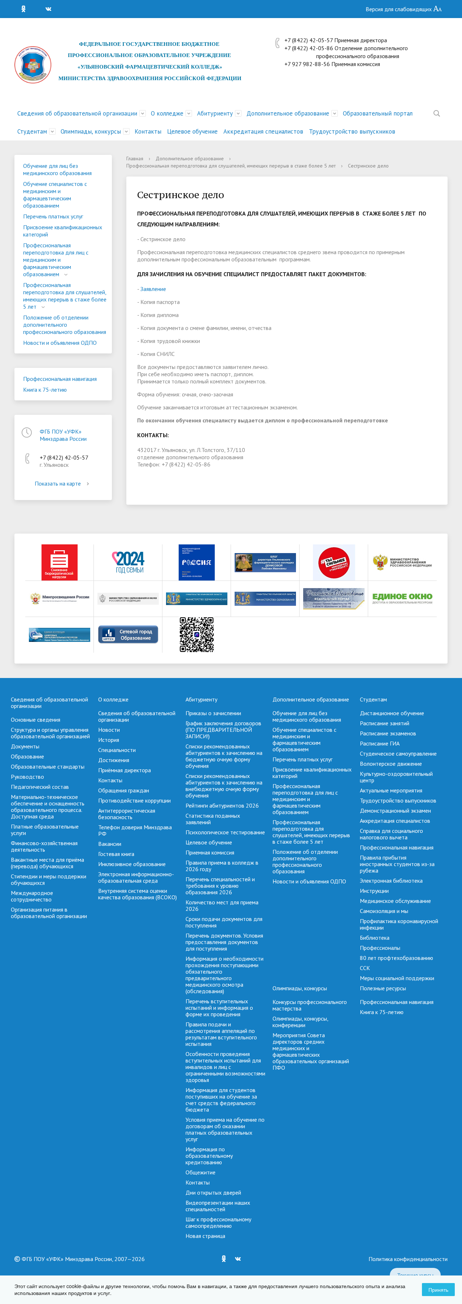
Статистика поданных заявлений (213, 819)
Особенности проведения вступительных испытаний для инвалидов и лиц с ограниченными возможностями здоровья (225, 1066)
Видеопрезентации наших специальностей (218, 1206)
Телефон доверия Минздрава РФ (135, 830)
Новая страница (205, 1235)
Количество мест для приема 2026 (222, 905)
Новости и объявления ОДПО (60, 342)
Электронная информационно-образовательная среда (136, 877)
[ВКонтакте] (50, 9)
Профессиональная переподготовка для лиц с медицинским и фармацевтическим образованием (55, 260)
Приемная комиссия (210, 852)
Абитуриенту (215, 113)
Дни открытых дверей (213, 1192)
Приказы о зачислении (213, 713)
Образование (27, 756)
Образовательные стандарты (47, 766)
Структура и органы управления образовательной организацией (50, 733)
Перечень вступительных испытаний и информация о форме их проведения (219, 1007)
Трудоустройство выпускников (352, 131)
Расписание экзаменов (388, 733)
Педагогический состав (40, 786)
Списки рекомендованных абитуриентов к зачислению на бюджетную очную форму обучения (224, 756)
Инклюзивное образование (132, 864)
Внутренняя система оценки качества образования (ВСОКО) (137, 894)
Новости (109, 729)
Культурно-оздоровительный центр (396, 777)
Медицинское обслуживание (395, 900)
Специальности (117, 749)
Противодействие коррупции (134, 800)
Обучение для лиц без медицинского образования (57, 169)
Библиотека (374, 937)
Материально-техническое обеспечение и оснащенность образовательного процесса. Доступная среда (47, 806)
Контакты (148, 131)
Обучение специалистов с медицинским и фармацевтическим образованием (55, 194)
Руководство (27, 776)
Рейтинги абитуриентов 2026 (222, 805)
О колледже (167, 113)
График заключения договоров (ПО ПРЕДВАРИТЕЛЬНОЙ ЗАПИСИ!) (223, 730)
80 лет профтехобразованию (396, 957)
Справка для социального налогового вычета (391, 834)
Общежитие (200, 1172)
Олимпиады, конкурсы (91, 131)
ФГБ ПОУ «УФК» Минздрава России (63, 435)
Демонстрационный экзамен (395, 810)
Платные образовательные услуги (45, 829)
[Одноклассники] (25, 9)
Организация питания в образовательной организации (49, 913)
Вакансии (109, 843)
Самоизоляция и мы (384, 910)
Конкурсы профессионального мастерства (310, 1005)
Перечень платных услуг (53, 216)
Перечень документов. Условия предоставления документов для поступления (224, 942)
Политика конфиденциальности (408, 1258)
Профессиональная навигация (60, 378)
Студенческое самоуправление (398, 753)
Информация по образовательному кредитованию (209, 1156)
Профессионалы (380, 947)
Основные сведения (35, 719)
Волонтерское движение (391, 763)
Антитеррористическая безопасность (126, 814)
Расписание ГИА (380, 743)
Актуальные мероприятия (391, 790)
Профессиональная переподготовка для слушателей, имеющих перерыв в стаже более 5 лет (64, 295)
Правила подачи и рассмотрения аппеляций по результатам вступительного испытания (221, 1034)
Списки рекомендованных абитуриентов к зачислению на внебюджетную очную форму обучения (224, 785)
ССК (365, 968)
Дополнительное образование (288, 113)
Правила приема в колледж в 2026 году (222, 866)
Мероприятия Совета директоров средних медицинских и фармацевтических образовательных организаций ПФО (311, 1051)
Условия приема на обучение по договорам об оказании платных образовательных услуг (225, 1129)
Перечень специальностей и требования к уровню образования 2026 (220, 885)
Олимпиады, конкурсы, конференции (300, 1022)
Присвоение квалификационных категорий (62, 230)
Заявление (153, 288)
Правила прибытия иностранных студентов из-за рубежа (397, 864)
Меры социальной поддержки (397, 978)
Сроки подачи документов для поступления (224, 922)
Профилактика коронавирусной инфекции (399, 924)
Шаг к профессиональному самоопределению (218, 1222)
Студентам (32, 131)
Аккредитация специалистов (263, 131)
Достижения (113, 760)
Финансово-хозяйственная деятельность (44, 846)
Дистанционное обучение (392, 713)
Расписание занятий (384, 723)
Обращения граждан (123, 790)
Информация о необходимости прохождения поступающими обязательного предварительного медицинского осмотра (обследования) (224, 975)
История (108, 739)
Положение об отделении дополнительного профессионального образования (64, 324)
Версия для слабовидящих (399, 9)
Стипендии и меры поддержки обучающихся (48, 879)
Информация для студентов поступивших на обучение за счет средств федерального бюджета (221, 1099)
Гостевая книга (116, 853)
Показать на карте (58, 483)
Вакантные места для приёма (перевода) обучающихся (47, 863)
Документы (25, 746)
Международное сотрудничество (32, 896)
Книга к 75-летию (45, 389)
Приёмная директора (124, 770)
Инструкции (374, 890)
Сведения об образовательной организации (77, 113)
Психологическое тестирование (225, 832)
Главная (134, 158)
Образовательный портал (378, 113)
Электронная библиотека (391, 880)
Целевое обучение (192, 131)
